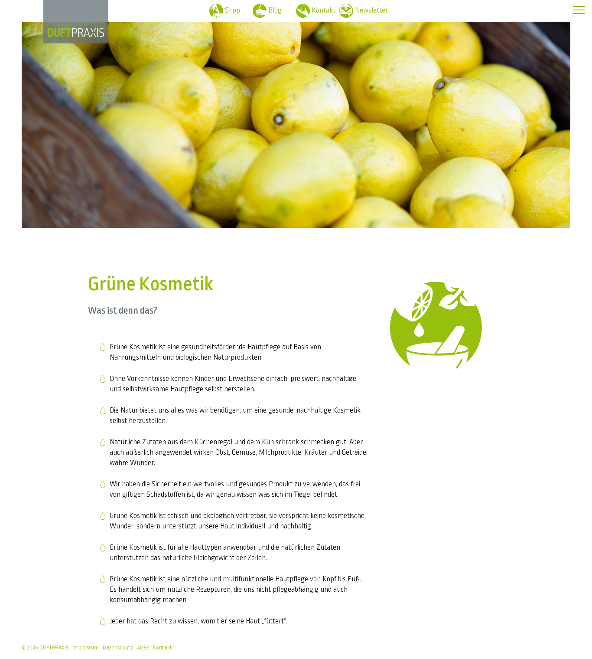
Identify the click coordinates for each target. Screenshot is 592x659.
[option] (296, 119)
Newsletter (371, 10)
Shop (232, 10)
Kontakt (323, 10)
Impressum (85, 648)
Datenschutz (118, 648)
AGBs (143, 648)
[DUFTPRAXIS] (76, 32)
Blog (275, 10)
